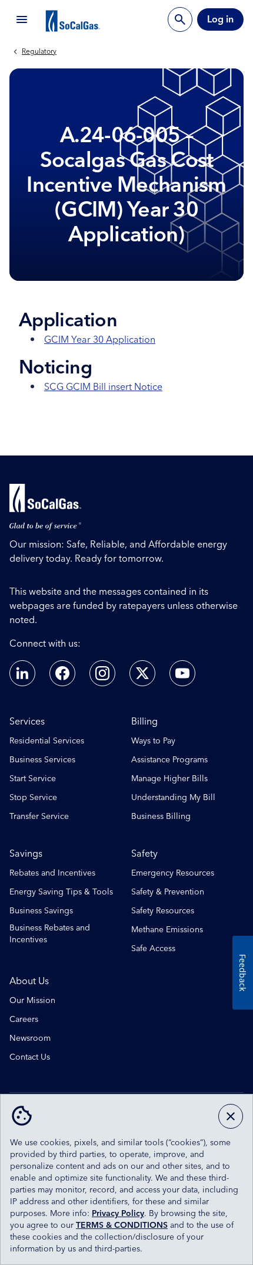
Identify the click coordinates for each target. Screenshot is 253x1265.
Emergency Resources (172, 873)
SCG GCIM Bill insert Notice (103, 387)
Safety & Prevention (167, 892)
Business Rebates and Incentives (49, 934)
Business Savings (41, 911)
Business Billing (161, 816)
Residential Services (46, 741)
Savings (25, 854)
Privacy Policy (118, 1214)
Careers (23, 1019)
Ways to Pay (153, 741)
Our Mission (32, 1001)
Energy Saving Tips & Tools (61, 892)
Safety (144, 854)
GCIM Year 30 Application (99, 340)
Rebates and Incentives (52, 873)
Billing (144, 722)
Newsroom (30, 1038)
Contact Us (29, 1057)
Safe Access (153, 949)
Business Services (42, 760)
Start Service (32, 779)
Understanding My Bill (173, 798)
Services (27, 722)
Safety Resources (162, 911)
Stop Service (33, 798)
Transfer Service (39, 816)
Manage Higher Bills (169, 779)
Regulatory (39, 52)
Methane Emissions (167, 930)
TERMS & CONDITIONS (122, 1225)
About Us (29, 981)
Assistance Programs (169, 760)
